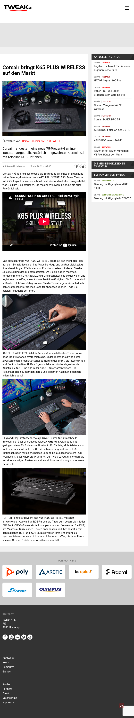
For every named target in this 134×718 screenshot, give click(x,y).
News (5, 662)
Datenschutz (9, 697)
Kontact (6, 684)
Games (6, 671)
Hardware (8, 657)
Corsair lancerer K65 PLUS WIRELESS (43, 141)
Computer (8, 667)
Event (5, 693)
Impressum (8, 702)
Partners (7, 688)
